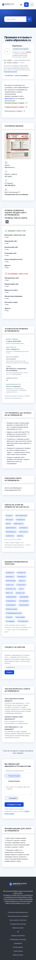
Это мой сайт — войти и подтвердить (17, 75)
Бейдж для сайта (18, 927)
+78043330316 (23, 605)
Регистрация (9, 814)
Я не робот (13, 798)
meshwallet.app (10, 580)
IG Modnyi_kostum (11, 609)
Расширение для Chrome (18, 939)
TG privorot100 (20, 617)
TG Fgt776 (9, 617)
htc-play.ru (9, 515)
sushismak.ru (23, 527)
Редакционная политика (18, 924)
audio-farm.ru (23, 531)
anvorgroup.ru (20, 519)
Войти (27, 811)
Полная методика (10, 72)
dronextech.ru (21, 576)
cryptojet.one (10, 572)
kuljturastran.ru (18, 523)
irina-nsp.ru (9, 519)
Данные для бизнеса (18, 935)
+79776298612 (23, 601)
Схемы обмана (18, 951)
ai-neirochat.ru (21, 584)
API (18, 931)
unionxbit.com (21, 572)
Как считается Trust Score (18, 920)
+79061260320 (11, 605)
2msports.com (20, 593)
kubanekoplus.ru (11, 531)
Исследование (18, 947)
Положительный (13, 776)
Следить (9, 672)
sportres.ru (22, 580)
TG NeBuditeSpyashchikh (13, 613)
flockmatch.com (11, 589)
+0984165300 (23, 597)
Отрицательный (14, 781)
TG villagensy (10, 621)
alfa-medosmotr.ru (21, 515)
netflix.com (9, 593)
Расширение (18, 943)
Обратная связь (18, 955)
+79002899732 (11, 601)
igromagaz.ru (10, 576)
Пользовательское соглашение (18, 916)
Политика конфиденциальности (18, 912)
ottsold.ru (20, 536)
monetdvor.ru (10, 536)
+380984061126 (11, 597)
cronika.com (9, 584)
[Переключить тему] (21, 5)
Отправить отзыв (14, 804)
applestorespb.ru (11, 527)
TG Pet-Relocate (23, 621)
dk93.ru (8, 523)
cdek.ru (21, 589)
